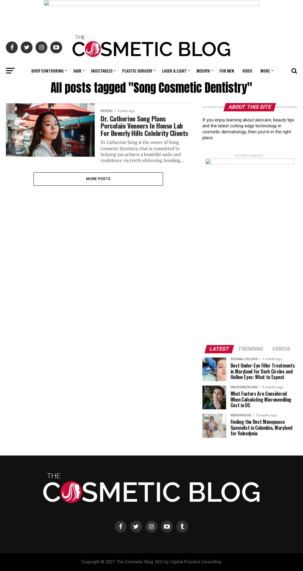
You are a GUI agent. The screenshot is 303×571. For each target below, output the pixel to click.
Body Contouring (47, 71)
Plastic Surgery (137, 71)
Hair (77, 71)
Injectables (101, 71)
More (265, 71)
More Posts (98, 179)
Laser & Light (174, 71)
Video (247, 71)
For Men (227, 71)
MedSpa (203, 71)
